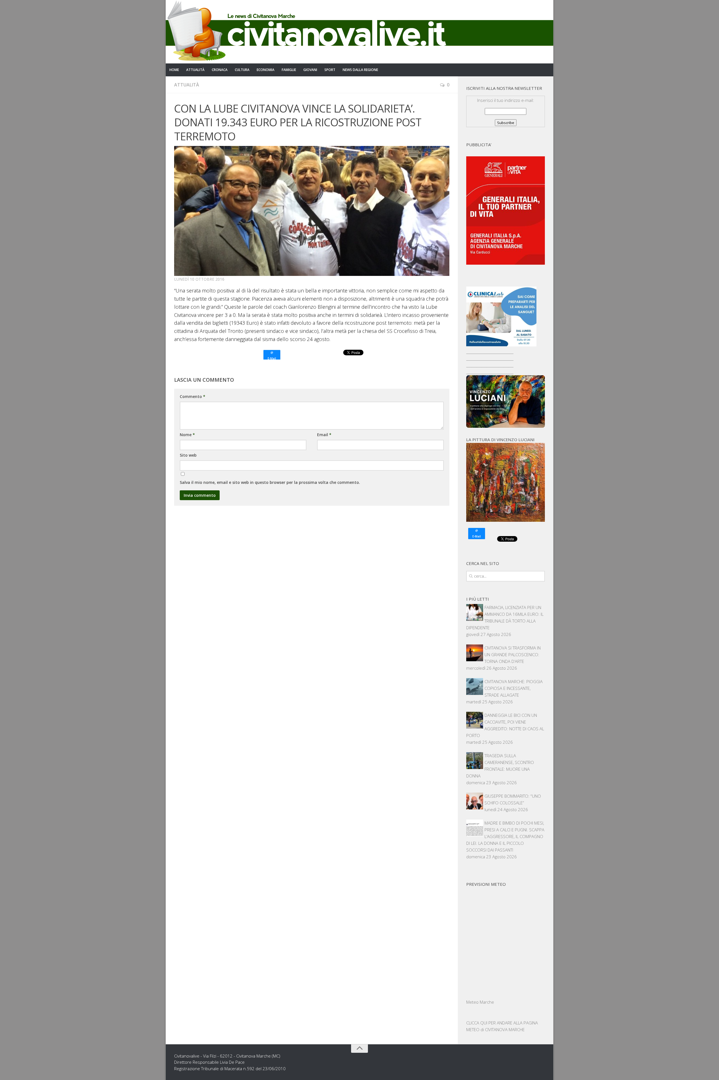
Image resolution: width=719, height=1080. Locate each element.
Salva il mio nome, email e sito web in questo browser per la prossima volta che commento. (270, 482)
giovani (310, 69)
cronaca (219, 69)
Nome (187, 434)
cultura (242, 69)
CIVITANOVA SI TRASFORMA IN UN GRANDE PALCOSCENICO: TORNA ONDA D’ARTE (512, 654)
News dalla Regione (360, 69)
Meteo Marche (480, 1002)
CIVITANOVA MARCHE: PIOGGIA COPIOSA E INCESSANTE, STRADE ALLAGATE (513, 688)
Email (324, 434)
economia (265, 69)
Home (174, 69)
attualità (195, 69)
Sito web (188, 455)
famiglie (289, 69)
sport (329, 69)
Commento (192, 396)
